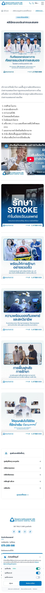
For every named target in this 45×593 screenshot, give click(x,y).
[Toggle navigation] (42, 3)
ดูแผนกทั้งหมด (21, 495)
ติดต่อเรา (35, 589)
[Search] (33, 3)
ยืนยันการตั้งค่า (30, 583)
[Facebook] (14, 532)
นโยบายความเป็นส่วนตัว (14, 589)
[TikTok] (30, 532)
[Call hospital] (30, 3)
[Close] (40, 557)
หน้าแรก (6, 11)
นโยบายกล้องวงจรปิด (26, 589)
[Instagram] (25, 532)
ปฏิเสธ (11, 583)
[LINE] (19, 532)
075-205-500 (8, 545)
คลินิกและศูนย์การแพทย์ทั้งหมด (22, 11)
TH (36, 3)
